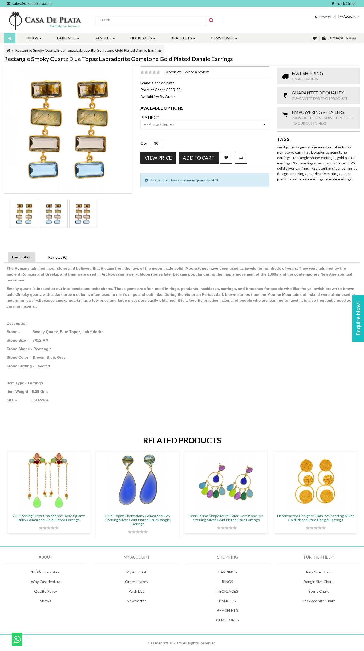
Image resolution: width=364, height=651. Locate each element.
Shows (45, 601)
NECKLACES (227, 591)
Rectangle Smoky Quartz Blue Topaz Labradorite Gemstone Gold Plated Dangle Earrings (88, 50)
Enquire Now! (358, 318)
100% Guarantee (45, 572)
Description (21, 257)
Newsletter (136, 601)
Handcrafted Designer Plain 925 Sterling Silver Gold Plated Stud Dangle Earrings (315, 517)
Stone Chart (318, 591)
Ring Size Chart (318, 572)
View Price (158, 158)
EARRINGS (227, 572)
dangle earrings (339, 179)
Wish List (136, 591)
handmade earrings (325, 173)
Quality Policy (45, 591)
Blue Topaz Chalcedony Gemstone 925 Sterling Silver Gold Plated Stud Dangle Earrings (137, 519)
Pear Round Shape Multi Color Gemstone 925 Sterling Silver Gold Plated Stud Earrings (226, 517)
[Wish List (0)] (315, 38)
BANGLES (227, 601)
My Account (136, 572)
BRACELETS (227, 610)
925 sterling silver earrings (333, 168)
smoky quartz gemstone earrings (304, 147)
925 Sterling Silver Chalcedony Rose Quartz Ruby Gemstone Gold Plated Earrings (48, 517)
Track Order (346, 3)
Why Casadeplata (45, 581)
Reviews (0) (57, 257)
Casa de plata (163, 82)
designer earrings (292, 173)
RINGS (227, 581)
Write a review (197, 72)
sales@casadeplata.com (32, 3)
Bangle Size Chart (318, 581)
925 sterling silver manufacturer (320, 163)
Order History (136, 581)
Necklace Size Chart (318, 601)
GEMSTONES (227, 620)
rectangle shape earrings (314, 157)
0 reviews (174, 72)
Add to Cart (199, 158)
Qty (143, 143)
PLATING (148, 117)
